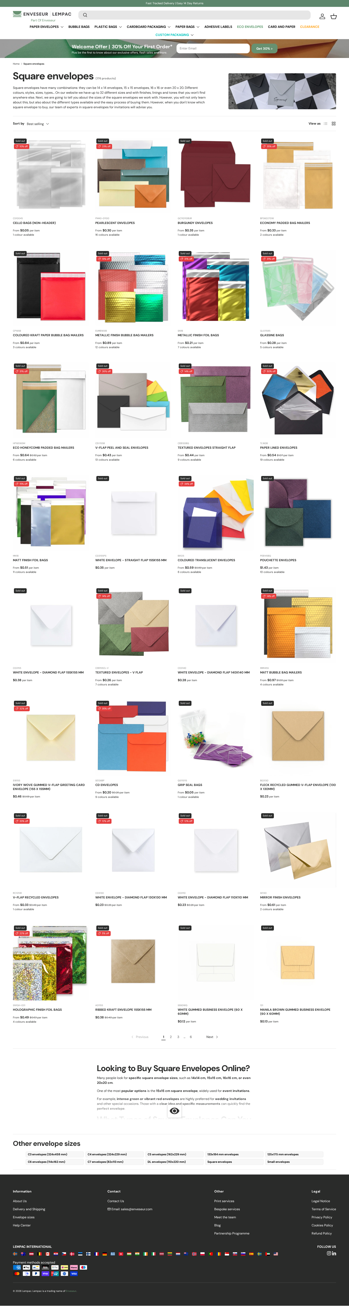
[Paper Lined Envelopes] (298, 400)
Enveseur (71, 1291)
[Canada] (47, 1253)
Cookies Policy (322, 1225)
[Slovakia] (235, 1253)
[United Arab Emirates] (267, 1253)
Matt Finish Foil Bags (30, 560)
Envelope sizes (24, 1217)
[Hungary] (129, 1253)
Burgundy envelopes (195, 223)
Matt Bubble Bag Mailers (281, 672)
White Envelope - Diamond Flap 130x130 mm (131, 897)
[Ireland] (145, 1253)
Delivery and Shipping (29, 1209)
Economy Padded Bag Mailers (285, 223)
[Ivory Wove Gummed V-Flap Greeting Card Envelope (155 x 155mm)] (51, 738)
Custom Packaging (172, 35)
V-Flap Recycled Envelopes (36, 897)
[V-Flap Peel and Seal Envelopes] (133, 400)
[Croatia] (56, 1253)
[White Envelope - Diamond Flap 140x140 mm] (216, 625)
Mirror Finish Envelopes (280, 897)
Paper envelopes (44, 27)
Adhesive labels (218, 27)
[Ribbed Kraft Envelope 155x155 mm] (133, 962)
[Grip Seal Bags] (216, 738)
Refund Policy (322, 1233)
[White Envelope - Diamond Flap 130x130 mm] (133, 850)
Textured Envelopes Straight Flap (206, 448)
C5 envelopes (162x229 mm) (167, 1154)
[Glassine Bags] (298, 288)
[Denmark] (72, 1253)
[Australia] (23, 1253)
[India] (137, 1253)
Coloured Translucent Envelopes (206, 560)
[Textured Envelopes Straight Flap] (216, 400)
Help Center (22, 1225)
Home (16, 63)
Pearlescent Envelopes (115, 223)
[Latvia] (162, 1253)
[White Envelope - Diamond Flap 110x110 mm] (216, 850)
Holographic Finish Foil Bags (37, 1010)
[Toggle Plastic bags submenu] (120, 26)
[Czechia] (64, 1253)
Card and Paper (281, 27)
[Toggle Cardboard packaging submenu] (169, 26)
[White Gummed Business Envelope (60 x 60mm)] (216, 962)
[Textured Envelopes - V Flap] (133, 625)
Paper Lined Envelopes (278, 448)
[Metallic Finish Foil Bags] (216, 288)
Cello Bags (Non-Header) (34, 223)
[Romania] (219, 1253)
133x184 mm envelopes (223, 1154)
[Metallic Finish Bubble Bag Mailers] (133, 288)
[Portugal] (210, 1253)
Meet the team (225, 1217)
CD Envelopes (106, 785)
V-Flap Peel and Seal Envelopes (121, 448)
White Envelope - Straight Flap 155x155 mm (130, 560)
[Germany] (105, 1253)
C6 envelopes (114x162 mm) (46, 1162)
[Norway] (194, 1253)
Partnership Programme (231, 1233)
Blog (217, 1225)
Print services (224, 1201)
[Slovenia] (243, 1253)
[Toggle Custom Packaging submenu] (192, 35)
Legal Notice (321, 1201)
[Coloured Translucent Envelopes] (216, 513)
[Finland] (88, 1253)
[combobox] (194, 14)
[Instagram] (329, 1253)
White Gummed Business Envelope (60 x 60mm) (210, 1012)
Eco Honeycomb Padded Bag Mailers (43, 448)
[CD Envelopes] (133, 738)
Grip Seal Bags (190, 785)
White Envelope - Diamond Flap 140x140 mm (214, 672)
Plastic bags (106, 27)
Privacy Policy (322, 1217)
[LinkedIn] (334, 1253)
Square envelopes (219, 1162)
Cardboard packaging (146, 27)
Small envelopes (278, 1162)
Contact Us (115, 1201)
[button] (333, 16)
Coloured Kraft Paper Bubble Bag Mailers (48, 335)
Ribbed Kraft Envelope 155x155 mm (123, 1010)
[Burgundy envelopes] (216, 175)
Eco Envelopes (250, 27)
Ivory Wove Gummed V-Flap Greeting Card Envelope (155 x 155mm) (49, 787)
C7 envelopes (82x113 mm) (105, 1162)
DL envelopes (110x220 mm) (167, 1162)
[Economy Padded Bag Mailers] (298, 175)
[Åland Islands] (15, 1253)
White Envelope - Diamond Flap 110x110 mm (213, 897)
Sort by (18, 123)
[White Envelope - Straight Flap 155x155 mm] (133, 513)
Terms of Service (324, 1209)
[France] (96, 1253)
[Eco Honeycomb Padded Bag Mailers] (51, 400)
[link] (139, 1037)
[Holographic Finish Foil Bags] (51, 962)
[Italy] (153, 1253)
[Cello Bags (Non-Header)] (51, 175)
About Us (20, 1201)
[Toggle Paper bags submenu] (198, 26)
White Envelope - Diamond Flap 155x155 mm (48, 672)
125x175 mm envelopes (283, 1154)
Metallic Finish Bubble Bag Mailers (124, 335)
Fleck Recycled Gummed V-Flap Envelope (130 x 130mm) (298, 787)
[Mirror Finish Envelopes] (298, 850)
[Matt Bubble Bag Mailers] (298, 625)
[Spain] (251, 1253)
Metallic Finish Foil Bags (198, 335)
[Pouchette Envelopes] (298, 513)
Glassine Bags (272, 335)
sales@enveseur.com (136, 1209)
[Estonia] (80, 1253)
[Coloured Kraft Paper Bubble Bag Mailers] (51, 288)
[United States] (276, 1253)
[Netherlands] (178, 1253)
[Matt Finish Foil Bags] (51, 513)
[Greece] (113, 1253)
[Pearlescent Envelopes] (133, 175)
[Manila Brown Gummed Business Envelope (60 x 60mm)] (298, 962)
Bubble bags (79, 27)
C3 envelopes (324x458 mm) (47, 1154)
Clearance (309, 27)
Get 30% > (264, 48)
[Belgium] (39, 1253)
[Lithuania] (170, 1253)
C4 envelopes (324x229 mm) (107, 1154)
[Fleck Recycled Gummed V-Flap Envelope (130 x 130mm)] (298, 738)
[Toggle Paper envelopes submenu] (62, 26)
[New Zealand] (186, 1253)
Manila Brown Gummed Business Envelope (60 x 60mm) (295, 1012)
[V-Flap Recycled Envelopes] (51, 850)
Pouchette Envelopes (278, 560)
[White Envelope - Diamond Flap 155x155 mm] (51, 625)
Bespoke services (227, 1209)
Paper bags (185, 27)
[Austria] (31, 1253)
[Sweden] (259, 1253)
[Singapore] (227, 1253)
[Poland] (202, 1253)
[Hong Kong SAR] (121, 1253)
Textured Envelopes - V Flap (119, 672)
